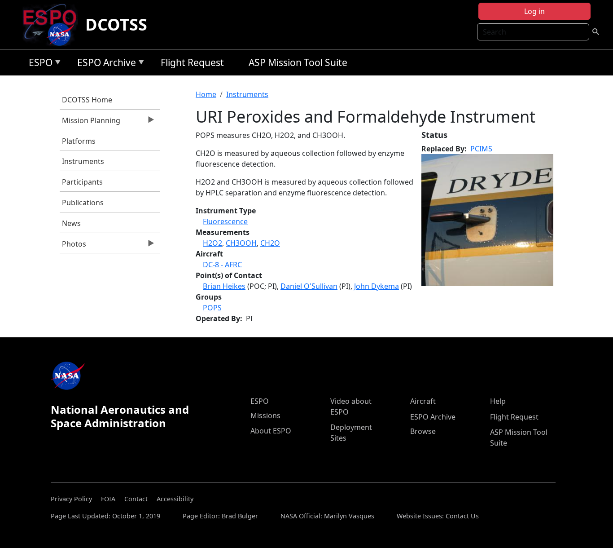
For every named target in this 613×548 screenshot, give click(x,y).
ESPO (38, 64)
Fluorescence (225, 221)
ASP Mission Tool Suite (298, 62)
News (71, 223)
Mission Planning (90, 122)
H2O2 (212, 243)
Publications (83, 203)
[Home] (53, 24)
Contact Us (462, 516)
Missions (265, 415)
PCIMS (481, 149)
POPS (212, 308)
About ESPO (270, 431)
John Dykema (376, 286)
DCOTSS (116, 24)
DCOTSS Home (87, 100)
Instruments (83, 161)
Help (498, 401)
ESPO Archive (104, 64)
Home (206, 94)
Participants (82, 182)
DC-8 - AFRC (222, 265)
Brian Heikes (224, 286)
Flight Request (192, 62)
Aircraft (423, 401)
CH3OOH (241, 243)
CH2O (270, 243)
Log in (534, 11)
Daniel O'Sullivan (308, 286)
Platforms (79, 141)
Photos (73, 246)
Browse (423, 431)
